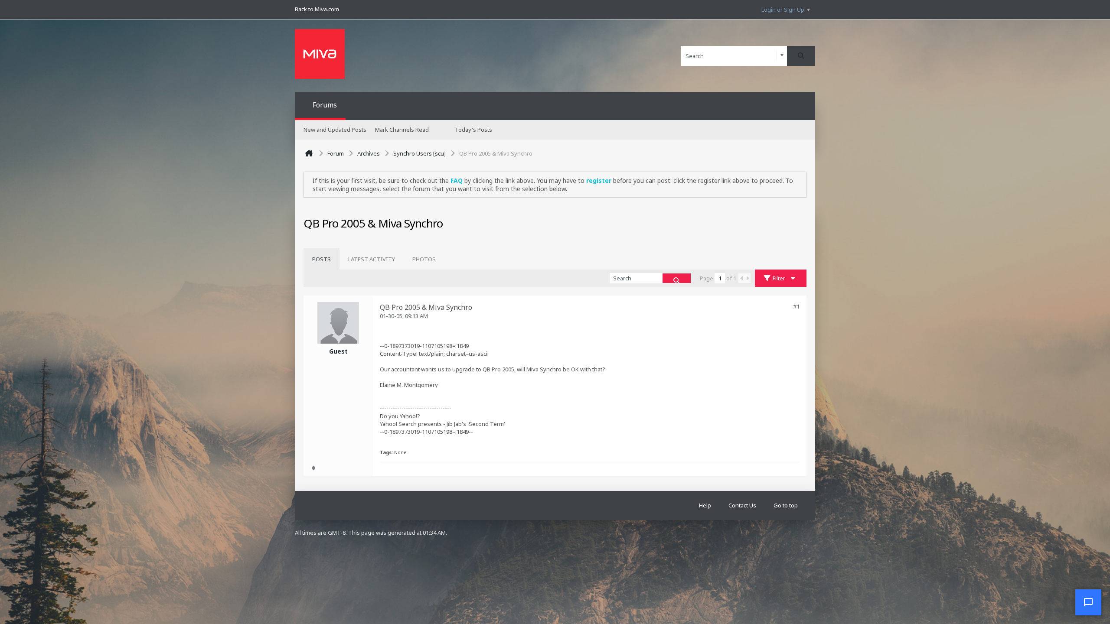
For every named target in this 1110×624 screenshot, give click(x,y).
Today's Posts (473, 129)
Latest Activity (371, 259)
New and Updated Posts (335, 129)
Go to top (786, 505)
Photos (424, 259)
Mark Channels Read (402, 129)
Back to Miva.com (317, 9)
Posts (321, 259)
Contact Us (742, 505)
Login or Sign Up (782, 9)
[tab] (322, 259)
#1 (796, 306)
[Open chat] (1088, 602)
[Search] (801, 56)
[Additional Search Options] (782, 55)
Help (705, 505)
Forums (325, 105)
